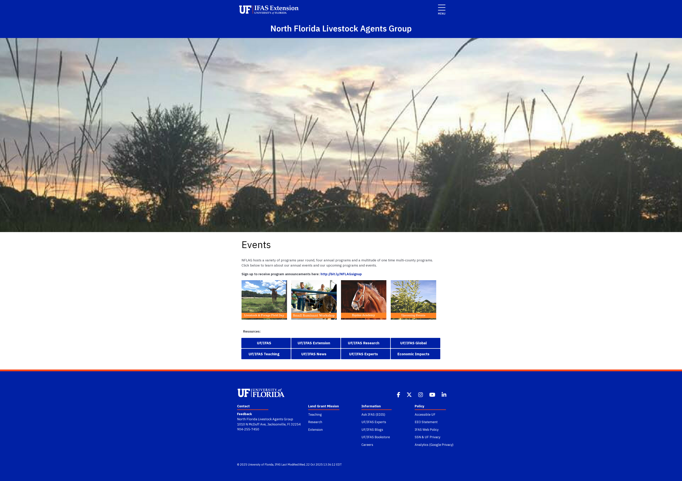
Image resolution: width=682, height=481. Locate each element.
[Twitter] (410, 394)
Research (315, 422)
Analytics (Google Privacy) (434, 444)
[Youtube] (432, 394)
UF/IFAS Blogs (372, 429)
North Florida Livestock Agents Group (265, 419)
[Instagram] (421, 394)
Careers (367, 444)
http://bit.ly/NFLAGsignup (341, 274)
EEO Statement (426, 422)
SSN (418, 437)
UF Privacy (432, 437)
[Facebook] (399, 394)
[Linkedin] (444, 394)
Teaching (315, 414)
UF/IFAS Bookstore (375, 437)
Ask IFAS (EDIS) (373, 414)
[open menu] (440, 6)
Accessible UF (425, 414)
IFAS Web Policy (427, 429)
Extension (315, 429)
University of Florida (261, 464)
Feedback (244, 414)
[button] (266, 343)
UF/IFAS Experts (373, 422)
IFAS (278, 464)
